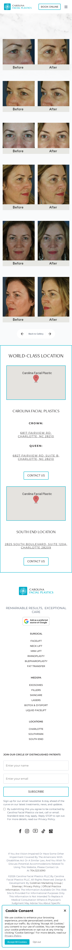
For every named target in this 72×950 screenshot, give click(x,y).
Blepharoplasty (36, 661)
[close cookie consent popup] (65, 911)
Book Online (49, 6)
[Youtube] (35, 831)
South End (36, 739)
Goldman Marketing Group (45, 883)
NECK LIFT (36, 645)
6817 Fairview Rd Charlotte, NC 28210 (36, 434)
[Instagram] (27, 831)
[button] (36, 378)
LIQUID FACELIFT (36, 710)
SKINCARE (36, 695)
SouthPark (36, 734)
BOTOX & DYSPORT (36, 705)
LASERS (36, 700)
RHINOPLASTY (36, 656)
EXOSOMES (36, 685)
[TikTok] (43, 831)
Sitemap (17, 886)
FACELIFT (36, 640)
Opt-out (37, 942)
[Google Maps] (51, 831)
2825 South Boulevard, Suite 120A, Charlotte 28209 (36, 546)
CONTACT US (36, 475)
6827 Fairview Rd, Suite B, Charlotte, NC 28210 (36, 457)
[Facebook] (20, 831)
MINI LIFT (36, 651)
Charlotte (36, 728)
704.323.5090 (37, 870)
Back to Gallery (36, 333)
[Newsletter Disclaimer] (4, 810)
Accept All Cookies (17, 942)
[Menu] (66, 6)
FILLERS (36, 690)
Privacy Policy (46, 819)
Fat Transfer (36, 666)
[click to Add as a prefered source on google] (36, 621)
